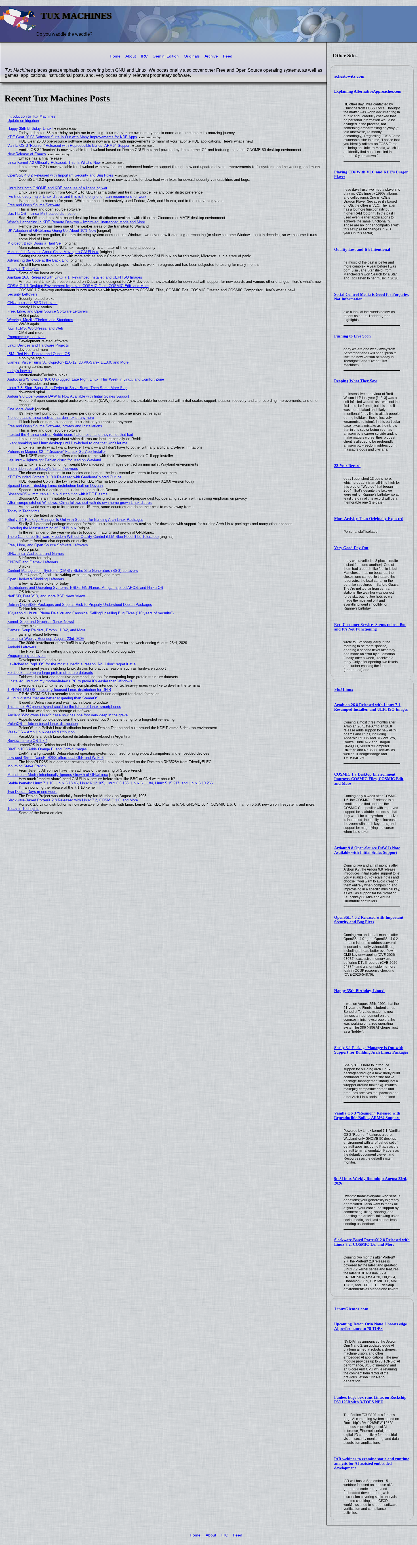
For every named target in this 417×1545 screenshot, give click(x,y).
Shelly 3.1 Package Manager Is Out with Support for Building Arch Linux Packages (371, 1050)
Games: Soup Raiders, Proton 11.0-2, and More (46, 630)
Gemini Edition (166, 56)
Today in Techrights (23, 269)
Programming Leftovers (26, 337)
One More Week (20, 409)
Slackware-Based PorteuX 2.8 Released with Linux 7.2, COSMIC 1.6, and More (372, 1242)
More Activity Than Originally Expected (368, 519)
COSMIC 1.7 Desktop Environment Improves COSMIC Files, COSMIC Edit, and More (369, 779)
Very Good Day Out (351, 548)
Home (115, 56)
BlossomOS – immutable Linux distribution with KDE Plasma (57, 494)
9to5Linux (343, 689)
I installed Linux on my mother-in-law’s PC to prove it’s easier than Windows (69, 681)
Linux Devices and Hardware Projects (38, 345)
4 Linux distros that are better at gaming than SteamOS (52, 698)
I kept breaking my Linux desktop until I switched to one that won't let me (67, 443)
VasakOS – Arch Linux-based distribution (41, 732)
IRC (144, 56)
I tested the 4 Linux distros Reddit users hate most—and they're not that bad (70, 434)
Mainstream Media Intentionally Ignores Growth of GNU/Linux (57, 774)
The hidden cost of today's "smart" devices (42, 468)
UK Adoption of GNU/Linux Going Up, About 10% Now (51, 230)
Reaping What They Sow (355, 381)
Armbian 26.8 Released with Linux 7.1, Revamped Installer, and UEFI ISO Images (371, 707)
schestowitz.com (349, 76)
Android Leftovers (21, 647)
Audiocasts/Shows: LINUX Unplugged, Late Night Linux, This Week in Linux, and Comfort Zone (85, 379)
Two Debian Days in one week (32, 792)
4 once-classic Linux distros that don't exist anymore (50, 417)
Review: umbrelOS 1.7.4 (27, 740)
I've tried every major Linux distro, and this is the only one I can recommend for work (76, 196)
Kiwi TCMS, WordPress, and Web (35, 328)
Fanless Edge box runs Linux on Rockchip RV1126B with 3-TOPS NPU (370, 1399)
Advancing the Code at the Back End (37, 260)
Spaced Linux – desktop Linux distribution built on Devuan (55, 485)
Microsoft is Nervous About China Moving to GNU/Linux (53, 252)
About (130, 56)
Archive (211, 56)
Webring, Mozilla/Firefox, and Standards (40, 320)
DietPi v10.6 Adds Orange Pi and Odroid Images (47, 749)
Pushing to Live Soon (352, 336)
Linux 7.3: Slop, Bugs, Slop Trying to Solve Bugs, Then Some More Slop (67, 388)
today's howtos (19, 371)
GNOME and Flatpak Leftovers (32, 562)
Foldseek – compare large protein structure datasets (50, 672)
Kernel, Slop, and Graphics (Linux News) (40, 621)
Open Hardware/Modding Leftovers (35, 579)
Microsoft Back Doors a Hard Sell (34, 243)
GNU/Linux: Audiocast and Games (35, 553)
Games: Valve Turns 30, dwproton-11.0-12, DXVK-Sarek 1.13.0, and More (68, 362)
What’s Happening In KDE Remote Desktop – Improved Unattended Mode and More (76, 222)
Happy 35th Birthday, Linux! (359, 991)
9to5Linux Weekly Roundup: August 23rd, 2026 (45, 638)
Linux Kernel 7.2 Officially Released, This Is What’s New (53, 162)
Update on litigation (23, 120)
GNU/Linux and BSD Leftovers (32, 303)
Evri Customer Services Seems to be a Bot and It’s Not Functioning (370, 627)
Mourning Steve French (26, 766)
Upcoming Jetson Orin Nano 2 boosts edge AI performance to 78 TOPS (370, 1326)
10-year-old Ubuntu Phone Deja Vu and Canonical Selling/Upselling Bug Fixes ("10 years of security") (90, 613)
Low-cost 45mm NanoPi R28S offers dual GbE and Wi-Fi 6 (55, 757)
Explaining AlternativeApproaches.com (367, 91)
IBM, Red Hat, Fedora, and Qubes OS (38, 354)
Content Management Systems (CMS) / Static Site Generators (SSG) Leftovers (72, 570)
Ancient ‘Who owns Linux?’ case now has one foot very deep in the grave (67, 715)
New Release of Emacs (26, 154)
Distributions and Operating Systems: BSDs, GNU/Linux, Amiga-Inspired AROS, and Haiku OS (85, 587)
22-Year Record (347, 466)
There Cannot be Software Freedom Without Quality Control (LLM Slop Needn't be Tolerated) (83, 536)
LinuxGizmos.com (351, 1309)
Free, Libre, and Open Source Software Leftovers (47, 311)
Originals (192, 56)
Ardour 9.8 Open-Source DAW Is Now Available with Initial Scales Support (367, 850)
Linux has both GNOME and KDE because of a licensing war (57, 188)
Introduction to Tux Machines (31, 116)
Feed (227, 56)
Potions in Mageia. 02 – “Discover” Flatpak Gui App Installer (56, 451)
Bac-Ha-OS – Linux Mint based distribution (42, 213)
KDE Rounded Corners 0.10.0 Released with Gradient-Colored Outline (64, 477)
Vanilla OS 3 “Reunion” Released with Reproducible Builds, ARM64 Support (367, 1115)
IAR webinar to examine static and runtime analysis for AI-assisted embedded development (371, 1463)
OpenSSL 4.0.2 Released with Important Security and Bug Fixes (368, 919)
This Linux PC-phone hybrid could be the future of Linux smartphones (64, 706)
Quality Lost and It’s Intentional (362, 249)
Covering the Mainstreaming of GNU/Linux (42, 528)
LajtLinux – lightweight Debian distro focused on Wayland (54, 460)
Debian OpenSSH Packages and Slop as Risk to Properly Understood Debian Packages (79, 604)
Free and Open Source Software (33, 205)
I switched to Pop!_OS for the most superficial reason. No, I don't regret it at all (72, 664)
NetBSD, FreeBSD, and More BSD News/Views (46, 596)
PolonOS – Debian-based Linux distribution (42, 723)
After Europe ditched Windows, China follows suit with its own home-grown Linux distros (79, 502)
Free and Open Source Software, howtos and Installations (54, 426)
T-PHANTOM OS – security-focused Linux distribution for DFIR (59, 689)
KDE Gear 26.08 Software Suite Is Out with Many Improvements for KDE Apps (72, 137)
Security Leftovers (22, 294)
